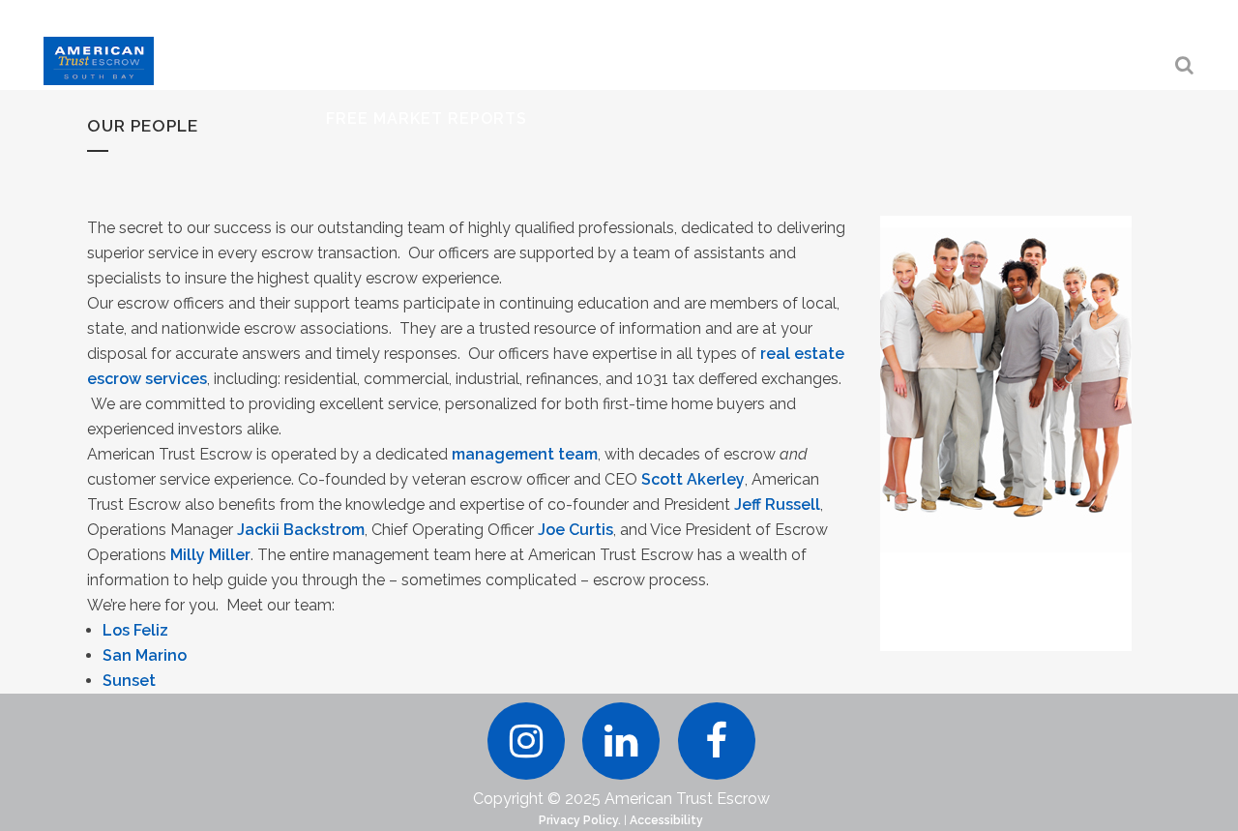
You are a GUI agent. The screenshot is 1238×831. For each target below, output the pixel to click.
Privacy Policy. (580, 820)
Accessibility (666, 820)
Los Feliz (135, 630)
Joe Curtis (575, 529)
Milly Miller (210, 555)
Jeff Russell (777, 504)
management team (525, 454)
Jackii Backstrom (301, 529)
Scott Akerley (693, 479)
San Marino (145, 655)
